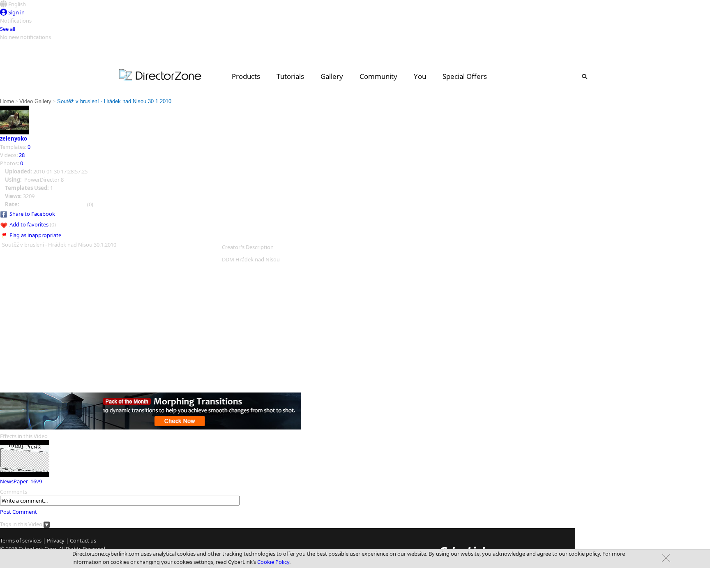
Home (7, 101)
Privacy (56, 540)
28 (22, 155)
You (420, 76)
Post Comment (18, 511)
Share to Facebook (32, 213)
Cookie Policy (273, 562)
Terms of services (20, 540)
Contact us (83, 540)
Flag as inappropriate (35, 235)
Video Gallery (35, 101)
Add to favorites (28, 224)
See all (7, 28)
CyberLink (30, 548)
